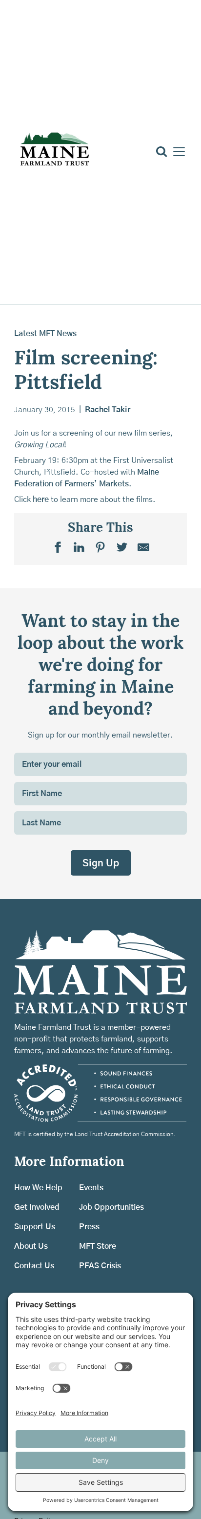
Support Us (34, 1227)
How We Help (38, 1188)
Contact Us (34, 1266)
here (41, 499)
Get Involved (37, 1207)
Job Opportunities (111, 1207)
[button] (177, 151)
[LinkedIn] (79, 547)
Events (91, 1188)
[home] (54, 151)
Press (89, 1227)
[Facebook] (57, 547)
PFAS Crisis (100, 1266)
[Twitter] (122, 547)
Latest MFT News (45, 334)
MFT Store (97, 1246)
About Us (31, 1246)
